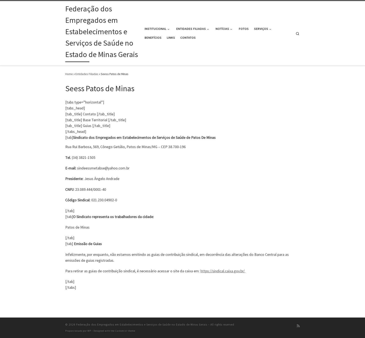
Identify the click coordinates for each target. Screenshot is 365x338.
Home (69, 74)
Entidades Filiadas (86, 74)
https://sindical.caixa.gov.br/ (222, 270)
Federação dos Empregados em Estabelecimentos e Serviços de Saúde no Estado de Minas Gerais (141, 324)
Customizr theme (125, 330)
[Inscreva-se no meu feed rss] (298, 325)
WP (89, 330)
